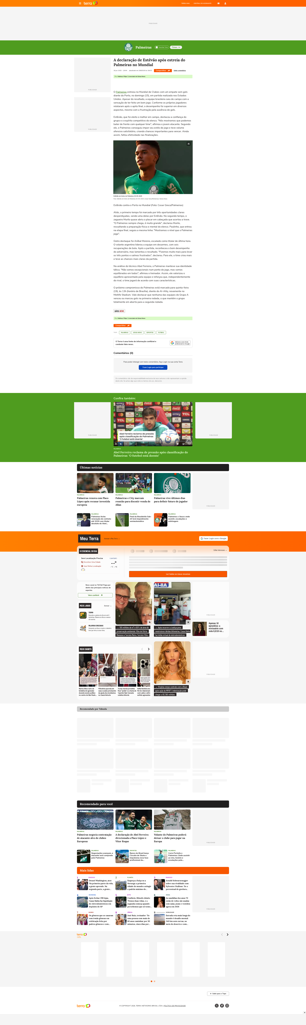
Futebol (161, 332)
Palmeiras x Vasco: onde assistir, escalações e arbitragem (179, 519)
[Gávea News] (119, 311)
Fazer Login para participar (153, 367)
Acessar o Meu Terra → (112, 538)
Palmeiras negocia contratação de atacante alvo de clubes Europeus (94, 838)
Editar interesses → (220, 550)
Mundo (91, 912)
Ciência (129, 912)
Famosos (91, 877)
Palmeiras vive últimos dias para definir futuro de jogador (171, 500)
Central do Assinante (202, 3)
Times (174, 47)
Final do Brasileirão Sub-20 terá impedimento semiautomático (140, 519)
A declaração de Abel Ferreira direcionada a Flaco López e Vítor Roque (131, 838)
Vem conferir (93, 595)
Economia (92, 895)
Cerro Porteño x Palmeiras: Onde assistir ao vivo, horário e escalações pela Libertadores (179, 856)
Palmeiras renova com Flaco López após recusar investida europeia (93, 501)
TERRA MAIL (185, 3)
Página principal (91, 3)
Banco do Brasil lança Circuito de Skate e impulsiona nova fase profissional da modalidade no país (139, 856)
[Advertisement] (210, 520)
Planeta (130, 877)
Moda (168, 895)
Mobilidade (170, 912)
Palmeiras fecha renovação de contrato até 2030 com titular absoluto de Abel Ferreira (101, 520)
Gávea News (137, 332)
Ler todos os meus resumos (178, 574)
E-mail (218, 3)
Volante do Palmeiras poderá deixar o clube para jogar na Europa (170, 838)
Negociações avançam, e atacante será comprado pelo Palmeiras (102, 855)
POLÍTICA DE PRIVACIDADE (175, 1006)
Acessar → (108, 605)
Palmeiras (144, 47)
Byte (129, 895)
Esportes (150, 332)
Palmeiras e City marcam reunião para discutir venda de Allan (132, 501)
